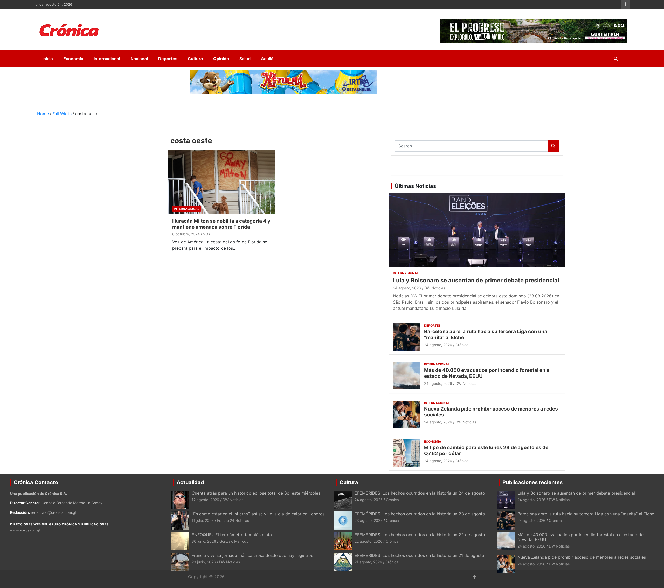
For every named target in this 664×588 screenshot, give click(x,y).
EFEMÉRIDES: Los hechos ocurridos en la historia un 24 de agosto (420, 493)
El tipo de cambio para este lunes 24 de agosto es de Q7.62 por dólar (486, 450)
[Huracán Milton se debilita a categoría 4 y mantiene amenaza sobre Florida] (221, 182)
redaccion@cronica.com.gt (54, 512)
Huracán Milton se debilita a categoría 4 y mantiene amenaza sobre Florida (221, 224)
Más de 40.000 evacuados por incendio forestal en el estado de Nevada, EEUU (487, 373)
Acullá (267, 58)
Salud (245, 58)
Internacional (107, 58)
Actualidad (190, 482)
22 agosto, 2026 (368, 541)
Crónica (461, 345)
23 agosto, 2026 (369, 520)
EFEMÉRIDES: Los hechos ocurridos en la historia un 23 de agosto (420, 513)
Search (553, 146)
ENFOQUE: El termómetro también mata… (233, 534)
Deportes (167, 58)
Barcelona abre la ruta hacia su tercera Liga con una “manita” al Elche (485, 334)
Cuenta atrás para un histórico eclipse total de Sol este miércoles (256, 493)
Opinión (221, 58)
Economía (73, 58)
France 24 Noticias (233, 520)
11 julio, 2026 (203, 520)
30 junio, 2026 (204, 541)
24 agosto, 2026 (407, 288)
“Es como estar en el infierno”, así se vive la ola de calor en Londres (258, 513)
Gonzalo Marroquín (235, 541)
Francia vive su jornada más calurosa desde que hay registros (252, 555)
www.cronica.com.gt (25, 530)
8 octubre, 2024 (186, 234)
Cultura (195, 58)
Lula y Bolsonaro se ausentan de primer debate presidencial (476, 280)
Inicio (47, 58)
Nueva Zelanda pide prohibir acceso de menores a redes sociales (491, 412)
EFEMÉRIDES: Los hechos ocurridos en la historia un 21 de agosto (419, 555)
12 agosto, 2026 (205, 499)
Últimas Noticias (415, 186)
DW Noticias (434, 288)
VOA (207, 234)
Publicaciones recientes (532, 482)
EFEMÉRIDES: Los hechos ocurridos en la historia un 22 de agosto (420, 534)
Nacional (139, 58)
